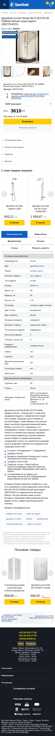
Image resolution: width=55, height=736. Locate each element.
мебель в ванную (34, 524)
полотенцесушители (14, 524)
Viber (20, 644)
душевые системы (13, 519)
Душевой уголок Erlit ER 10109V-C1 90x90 (40, 586)
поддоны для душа (14, 514)
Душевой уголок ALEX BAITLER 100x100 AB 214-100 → (42, 618)
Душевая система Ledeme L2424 (14, 207)
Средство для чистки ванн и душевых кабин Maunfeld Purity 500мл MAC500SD (30, 96)
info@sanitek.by (27, 639)
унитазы (29, 519)
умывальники (42, 519)
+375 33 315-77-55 (28, 635)
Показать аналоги (27, 127)
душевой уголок (37, 266)
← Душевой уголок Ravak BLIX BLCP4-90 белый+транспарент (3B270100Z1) (11, 618)
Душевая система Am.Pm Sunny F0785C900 (40, 209)
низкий (33, 281)
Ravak (33, 261)
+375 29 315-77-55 (28, 632)
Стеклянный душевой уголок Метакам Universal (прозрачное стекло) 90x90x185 (14, 588)
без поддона (35, 276)
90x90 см (34, 285)
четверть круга (36, 271)
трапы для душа (33, 514)
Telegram (31, 644)
